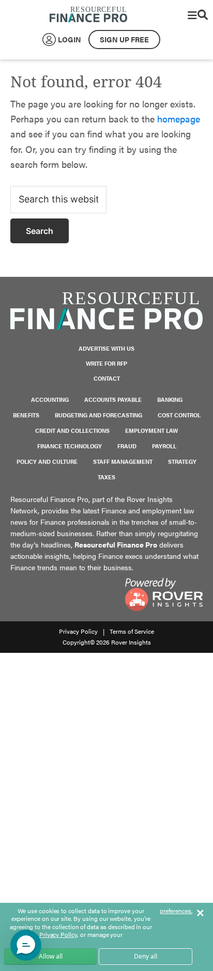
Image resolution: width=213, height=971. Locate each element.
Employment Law (151, 430)
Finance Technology (69, 446)
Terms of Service (132, 631)
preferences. (176, 911)
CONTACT (107, 378)
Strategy (182, 461)
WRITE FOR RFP (106, 363)
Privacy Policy (78, 631)
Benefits (26, 415)
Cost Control (179, 415)
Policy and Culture (47, 461)
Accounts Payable (113, 399)
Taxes (106, 477)
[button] (25, 945)
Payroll (164, 446)
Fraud (126, 446)
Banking (169, 399)
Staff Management (123, 461)
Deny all (145, 956)
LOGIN (69, 39)
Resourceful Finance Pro (88, 15)
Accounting (50, 399)
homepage (178, 118)
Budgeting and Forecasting (98, 415)
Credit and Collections (72, 430)
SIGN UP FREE (124, 39)
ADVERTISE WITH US (106, 348)
